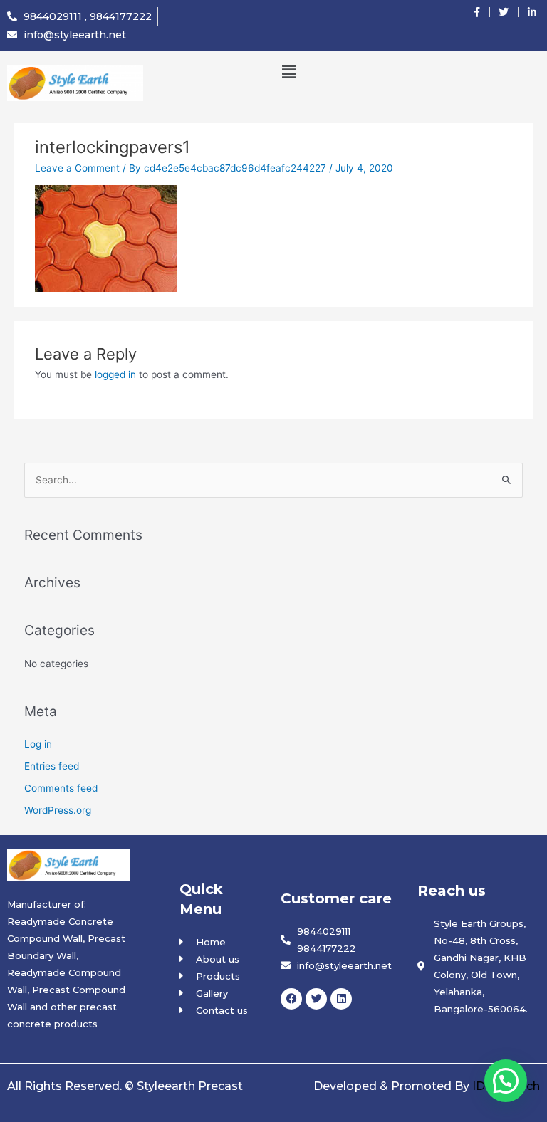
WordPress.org (57, 810)
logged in (115, 374)
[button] (288, 71)
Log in (38, 744)
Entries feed (51, 766)
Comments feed (61, 788)
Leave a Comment (77, 168)
